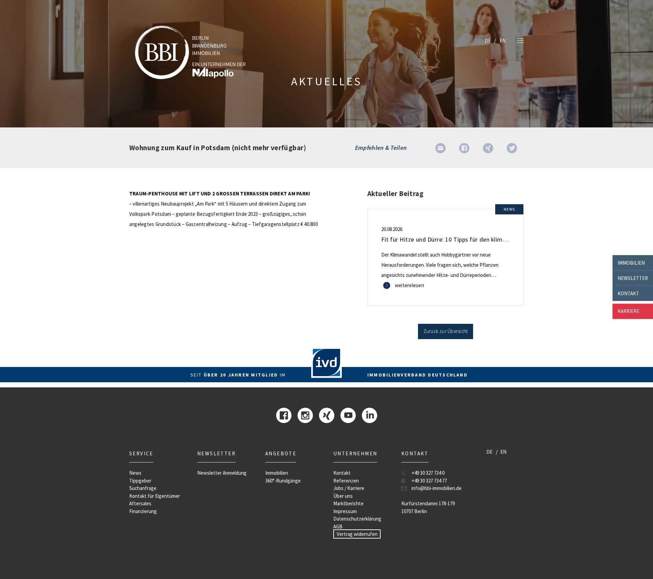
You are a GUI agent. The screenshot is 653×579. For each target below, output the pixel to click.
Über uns (343, 496)
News (135, 473)
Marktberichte (348, 503)
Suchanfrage (142, 488)
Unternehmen (355, 453)
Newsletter (633, 278)
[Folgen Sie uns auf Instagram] (305, 414)
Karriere (628, 311)
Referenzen (346, 480)
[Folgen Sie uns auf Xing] (326, 414)
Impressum (345, 511)
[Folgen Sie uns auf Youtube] (348, 414)
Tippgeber (140, 480)
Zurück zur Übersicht (445, 331)
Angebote (280, 453)
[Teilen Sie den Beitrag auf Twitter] (512, 147)
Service (141, 453)
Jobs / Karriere (348, 488)
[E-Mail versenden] (440, 147)
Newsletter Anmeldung (222, 473)
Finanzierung (143, 511)
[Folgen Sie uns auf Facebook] (283, 414)
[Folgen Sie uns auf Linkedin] (369, 414)
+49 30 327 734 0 (428, 473)
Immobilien (631, 262)
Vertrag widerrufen (357, 534)
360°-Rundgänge (283, 480)
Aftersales (140, 503)
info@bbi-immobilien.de (437, 488)
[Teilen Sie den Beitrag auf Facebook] (464, 147)
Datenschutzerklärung (357, 518)
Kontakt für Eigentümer (154, 496)
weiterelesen (409, 285)
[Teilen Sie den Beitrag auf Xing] (488, 147)
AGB (337, 526)
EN (503, 40)
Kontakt (628, 293)
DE (488, 40)
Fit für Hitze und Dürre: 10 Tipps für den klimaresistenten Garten (469, 239)
